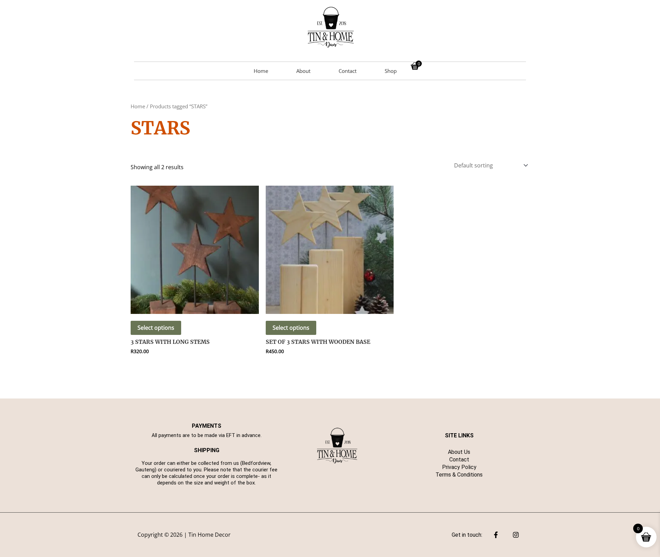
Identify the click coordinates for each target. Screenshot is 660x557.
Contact (347, 70)
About (303, 70)
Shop (391, 70)
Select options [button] (156, 327)
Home (261, 70)
